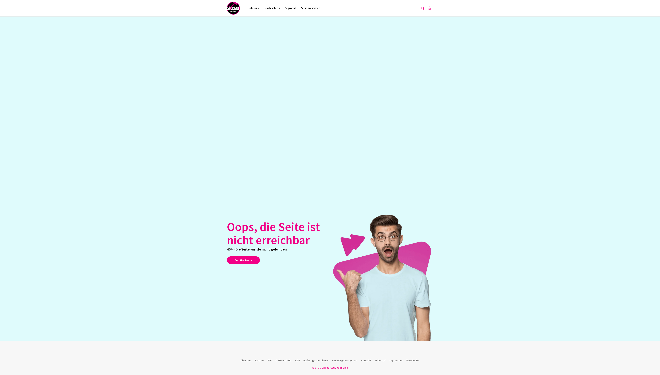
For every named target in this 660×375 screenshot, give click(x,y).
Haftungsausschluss (315, 360)
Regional (290, 8)
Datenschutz (284, 360)
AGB (297, 360)
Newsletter (413, 360)
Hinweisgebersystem (345, 360)
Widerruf (380, 360)
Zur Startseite (243, 260)
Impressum (396, 360)
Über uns (245, 360)
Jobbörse (254, 8)
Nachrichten (272, 8)
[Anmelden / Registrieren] (429, 8)
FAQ (269, 360)
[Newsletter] (422, 8)
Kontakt (366, 360)
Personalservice (310, 8)
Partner (259, 360)
